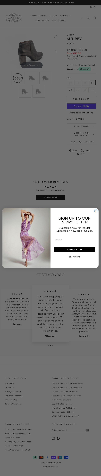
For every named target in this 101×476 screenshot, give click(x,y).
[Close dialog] (95, 210)
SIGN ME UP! (74, 249)
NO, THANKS (74, 257)
